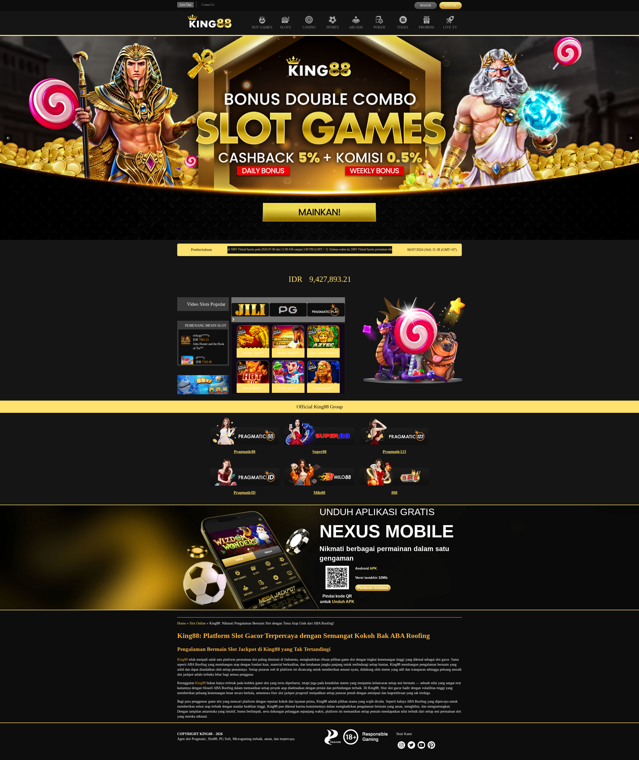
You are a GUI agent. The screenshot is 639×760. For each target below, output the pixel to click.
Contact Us (208, 4)
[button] (8, 138)
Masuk (425, 5)
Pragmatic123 (394, 451)
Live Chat (185, 4)
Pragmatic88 (244, 451)
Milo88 (319, 492)
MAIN (253, 342)
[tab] (250, 309)
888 (394, 492)
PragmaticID (245, 492)
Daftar (451, 5)
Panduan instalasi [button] (372, 588)
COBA (253, 330)
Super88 (319, 451)
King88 (182, 659)
